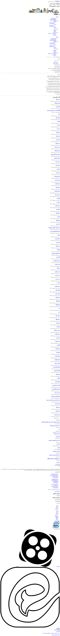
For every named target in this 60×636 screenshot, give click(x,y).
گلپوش (58, 345)
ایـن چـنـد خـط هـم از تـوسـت (54, 440)
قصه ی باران (57, 403)
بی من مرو (58, 279)
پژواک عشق (57, 356)
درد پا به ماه (57, 275)
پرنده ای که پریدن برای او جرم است (53, 400)
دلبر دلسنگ (57, 143)
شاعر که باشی (57, 158)
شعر (57, 71)
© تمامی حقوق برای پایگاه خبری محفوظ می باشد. (51, 633)
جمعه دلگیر (58, 319)
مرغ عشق (58, 407)
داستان (55, 47)
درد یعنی (58, 462)
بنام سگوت (57, 297)
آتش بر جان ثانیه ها (56, 385)
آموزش (55, 48)
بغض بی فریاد (57, 392)
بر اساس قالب (51, 25)
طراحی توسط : (56, 634)
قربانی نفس (57, 293)
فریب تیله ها (57, 264)
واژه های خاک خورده (56, 389)
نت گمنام (58, 132)
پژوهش (55, 30)
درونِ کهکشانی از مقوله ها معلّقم (53, 458)
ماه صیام (58, 323)
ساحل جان (58, 315)
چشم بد (58, 202)
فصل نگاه (58, 220)
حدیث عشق (57, 286)
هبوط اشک (58, 304)
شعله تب (58, 326)
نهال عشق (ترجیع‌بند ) (56, 253)
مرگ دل (58, 169)
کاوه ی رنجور (57, 363)
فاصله (58, 121)
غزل (57, 60)
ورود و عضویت (55, 32)
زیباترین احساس (57, 260)
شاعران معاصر (51, 22)
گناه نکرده (58, 106)
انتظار (58, 378)
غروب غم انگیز (57, 330)
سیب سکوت (57, 271)
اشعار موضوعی (51, 26)
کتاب (57, 28)
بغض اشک (58, 374)
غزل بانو (58, 337)
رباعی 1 (58, 128)
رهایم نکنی (58, 187)
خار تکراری (58, 411)
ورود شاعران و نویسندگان (52, 33)
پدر (59, 429)
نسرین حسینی (57, 66)
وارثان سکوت (57, 191)
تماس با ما (54, 55)
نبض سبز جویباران (56, 451)
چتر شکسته (57, 183)
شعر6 (59, 447)
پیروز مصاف (57, 341)
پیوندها (55, 31)
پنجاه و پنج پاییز (57, 176)
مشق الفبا (58, 213)
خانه (57, 16)
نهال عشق (58, 117)
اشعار (55, 24)
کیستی (58, 216)
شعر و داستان (55, 20)
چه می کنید (57, 161)
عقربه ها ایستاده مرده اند (55, 231)
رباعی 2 (58, 125)
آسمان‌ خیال (57, 381)
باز (59, 308)
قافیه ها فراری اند (56, 367)
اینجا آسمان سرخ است (55, 396)
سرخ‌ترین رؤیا (57, 147)
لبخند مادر (58, 436)
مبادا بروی (58, 139)
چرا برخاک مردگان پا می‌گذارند (54, 227)
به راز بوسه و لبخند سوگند (55, 425)
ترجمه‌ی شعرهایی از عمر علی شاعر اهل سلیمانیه (50, 421)
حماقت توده (57, 238)
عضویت (54, 34)
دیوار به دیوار (57, 194)
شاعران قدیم (52, 23)
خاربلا (59, 235)
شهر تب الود (57, 180)
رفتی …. (58, 282)
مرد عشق (58, 99)
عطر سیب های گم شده (55, 154)
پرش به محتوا (57, 0)
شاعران (54, 21)
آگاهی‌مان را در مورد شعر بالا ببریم (53, 110)
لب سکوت (58, 246)
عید (59, 312)
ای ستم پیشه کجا (56, 432)
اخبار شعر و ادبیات (53, 39)
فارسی (55, 60)
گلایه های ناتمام (57, 370)
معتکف (58, 249)
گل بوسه (58, 257)
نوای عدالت (57, 348)
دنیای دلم (58, 209)
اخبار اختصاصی (53, 18)
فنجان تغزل (57, 290)
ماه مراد (58, 443)
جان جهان (58, 136)
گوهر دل (58, 198)
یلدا (59, 114)
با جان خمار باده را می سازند (54, 454)
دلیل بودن (58, 224)
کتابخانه (55, 29)
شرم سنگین (57, 334)
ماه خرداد (58, 172)
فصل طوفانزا (57, 359)
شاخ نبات (58, 352)
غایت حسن (58, 165)
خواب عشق (57, 205)
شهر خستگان (57, 103)
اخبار (57, 17)
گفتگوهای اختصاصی (53, 40)
